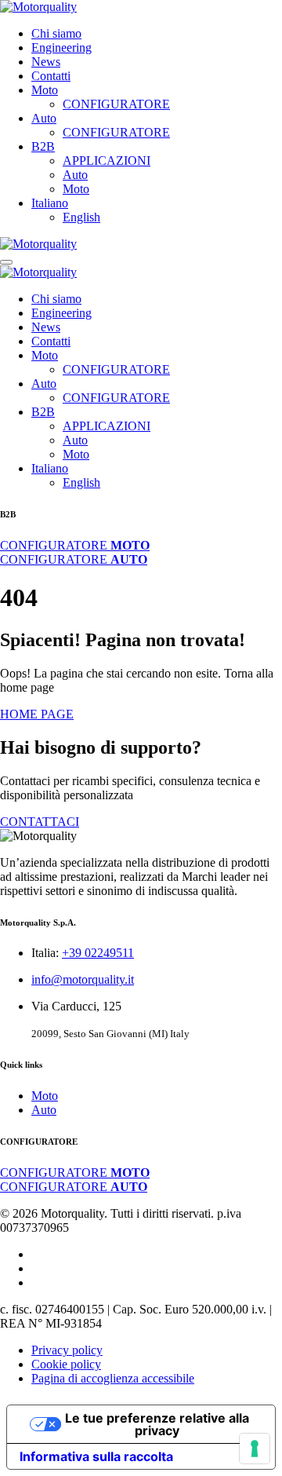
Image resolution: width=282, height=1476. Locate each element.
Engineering (61, 47)
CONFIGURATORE (116, 104)
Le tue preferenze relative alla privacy (157, 1424)
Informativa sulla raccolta (96, 1456)
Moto (44, 90)
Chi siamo (56, 33)
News (45, 61)
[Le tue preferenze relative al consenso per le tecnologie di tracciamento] (254, 1448)
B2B (43, 146)
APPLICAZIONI (106, 160)
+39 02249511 (98, 952)
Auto (43, 118)
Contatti (50, 75)
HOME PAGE (37, 714)
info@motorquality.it (82, 979)
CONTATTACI (39, 821)
